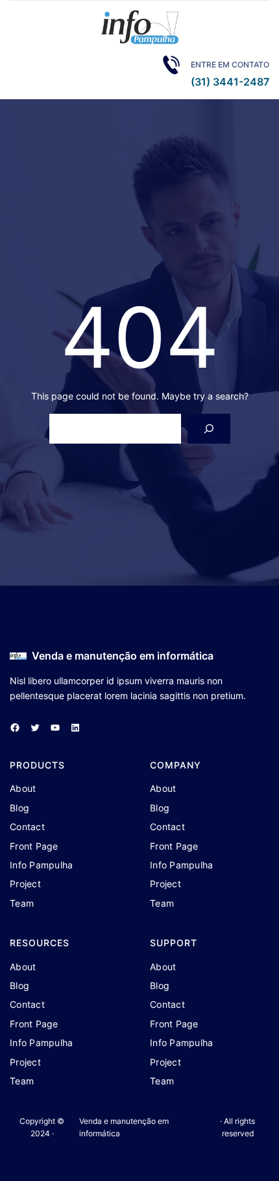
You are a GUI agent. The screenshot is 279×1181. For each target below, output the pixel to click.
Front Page (34, 846)
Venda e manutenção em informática (122, 655)
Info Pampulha (41, 864)
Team (22, 903)
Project (25, 883)
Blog (19, 807)
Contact (27, 826)
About (23, 788)
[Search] (209, 429)
